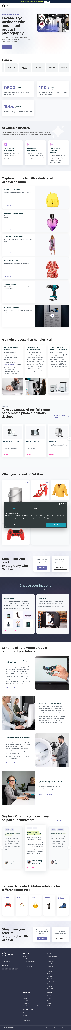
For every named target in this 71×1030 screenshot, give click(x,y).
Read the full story (8, 866)
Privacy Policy (49, 1027)
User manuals (26, 1003)
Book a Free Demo (60, 567)
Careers (48, 1000)
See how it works (20, 47)
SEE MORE (47, 1)
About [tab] (56, 508)
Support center (26, 1020)
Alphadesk (49, 986)
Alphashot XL (50, 966)
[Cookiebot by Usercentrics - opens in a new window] (60, 504)
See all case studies (60, 819)
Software (25, 968)
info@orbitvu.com (6, 959)
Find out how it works (11, 687)
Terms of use (57, 1027)
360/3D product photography (29, 961)
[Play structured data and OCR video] (52, 316)
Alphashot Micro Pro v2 (52, 956)
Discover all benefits (10, 762)
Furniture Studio (50, 981)
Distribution (49, 1005)
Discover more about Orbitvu (46, 794)
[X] (13, 969)
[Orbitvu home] (6, 5)
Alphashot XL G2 (50, 968)
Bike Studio (49, 976)
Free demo (25, 1017)
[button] (12, 847)
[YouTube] (16, 969)
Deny (15, 524)
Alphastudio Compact (52, 963)
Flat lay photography (27, 966)
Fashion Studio (50, 973)
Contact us (25, 1012)
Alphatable (49, 983)
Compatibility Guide (27, 1000)
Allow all (56, 524)
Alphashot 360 (50, 961)
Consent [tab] (15, 508)
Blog (24, 995)
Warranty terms (65, 1027)
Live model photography (28, 963)
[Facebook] (3, 969)
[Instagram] (6, 969)
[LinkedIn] (9, 969)
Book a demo (7, 47)
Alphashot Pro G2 (51, 958)
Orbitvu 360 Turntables (52, 988)
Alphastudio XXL (50, 971)
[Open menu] (67, 5)
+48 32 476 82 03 (6, 961)
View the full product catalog (59, 416)
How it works (25, 956)
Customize (34, 524)
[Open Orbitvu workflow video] (53, 23)
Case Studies (25, 998)
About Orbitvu (50, 995)
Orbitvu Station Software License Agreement (32, 1005)
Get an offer (42, 567)
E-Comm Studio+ (50, 978)
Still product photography (28, 958)
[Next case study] (69, 847)
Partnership (49, 1003)
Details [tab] (35, 508)
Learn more (6, 205)
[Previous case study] (1, 847)
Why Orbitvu (49, 998)
